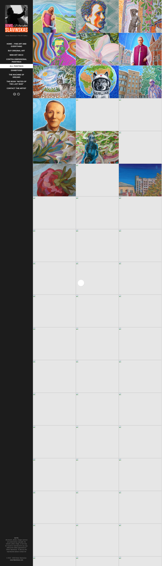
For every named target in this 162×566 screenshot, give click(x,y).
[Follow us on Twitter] (18, 94)
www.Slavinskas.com (16, 560)
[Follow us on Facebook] (14, 94)
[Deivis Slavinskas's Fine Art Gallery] (16, 18)
